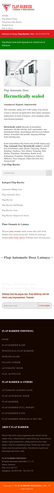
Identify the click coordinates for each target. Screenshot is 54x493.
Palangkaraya (29, 156)
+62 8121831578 (42, 33)
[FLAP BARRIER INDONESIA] (18, 8)
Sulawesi (40, 156)
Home (5, 339)
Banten (43, 148)
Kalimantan (9, 156)
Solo (23, 150)
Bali (44, 150)
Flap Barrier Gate (10, 210)
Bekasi (29, 150)
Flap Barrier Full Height (12, 205)
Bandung (8, 150)
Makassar (8, 158)
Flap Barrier (7, 199)
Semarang (37, 150)
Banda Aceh (36, 153)
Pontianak (19, 156)
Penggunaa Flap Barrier (12, 22)
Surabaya (16, 150)
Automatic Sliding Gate (12, 189)
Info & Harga (7, 28)
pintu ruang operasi (17, 237)
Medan (7, 153)
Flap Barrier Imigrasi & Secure (15, 215)
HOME (5, 15)
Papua (28, 158)
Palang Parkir (11, 362)
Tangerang (35, 148)
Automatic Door (12, 368)
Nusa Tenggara (19, 158)
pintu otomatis (15, 231)
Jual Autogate (11, 373)
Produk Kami (7, 25)
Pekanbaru (15, 153)
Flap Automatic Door (16, 90)
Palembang (25, 153)
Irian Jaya (40, 158)
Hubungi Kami (11, 356)
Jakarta (26, 148)
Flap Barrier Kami (9, 18)
